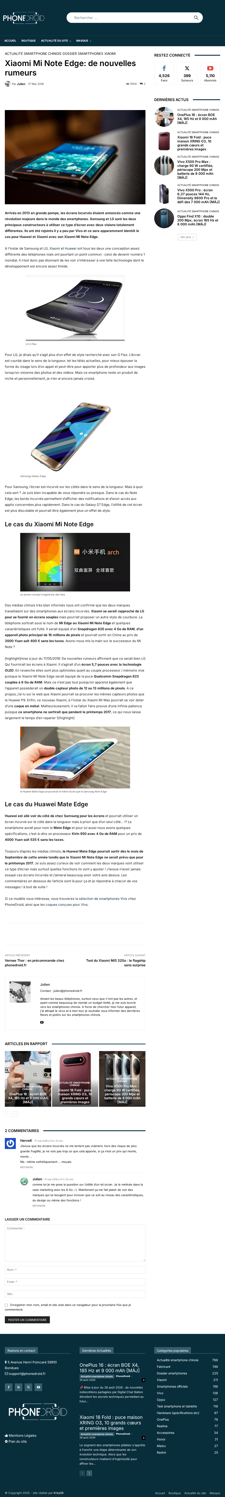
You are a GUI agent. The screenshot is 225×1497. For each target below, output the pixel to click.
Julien (21, 84)
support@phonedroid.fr (27, 1374)
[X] (28, 1387)
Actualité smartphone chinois (33, 53)
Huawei (70, 248)
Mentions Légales (22, 1435)
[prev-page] (7, 1114)
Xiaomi (110, 53)
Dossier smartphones (83, 53)
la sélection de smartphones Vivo (101, 899)
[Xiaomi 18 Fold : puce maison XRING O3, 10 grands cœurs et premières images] (164, 141)
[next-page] (14, 1114)
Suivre (187, 65)
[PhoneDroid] (23, 18)
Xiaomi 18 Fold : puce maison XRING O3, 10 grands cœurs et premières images (75, 1096)
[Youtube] (42, 1021)
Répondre (26, 1167)
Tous (121, 1340)
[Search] (196, 17)
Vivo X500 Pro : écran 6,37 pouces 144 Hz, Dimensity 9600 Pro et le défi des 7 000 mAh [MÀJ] (198, 196)
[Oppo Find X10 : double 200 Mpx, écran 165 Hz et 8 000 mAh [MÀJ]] (164, 218)
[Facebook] (9, 1387)
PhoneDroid (123, 1376)
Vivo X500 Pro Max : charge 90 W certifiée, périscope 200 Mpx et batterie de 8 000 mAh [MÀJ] (122, 1094)
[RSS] (18, 1387)
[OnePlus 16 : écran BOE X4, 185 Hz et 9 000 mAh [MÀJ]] (28, 1079)
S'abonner (210, 65)
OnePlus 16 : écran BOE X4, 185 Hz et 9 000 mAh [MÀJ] (28, 1098)
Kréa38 (59, 1493)
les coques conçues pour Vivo (64, 904)
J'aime (164, 65)
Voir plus (185, 237)
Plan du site (18, 1441)
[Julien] (8, 84)
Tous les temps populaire (128, 1344)
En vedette (138, 1340)
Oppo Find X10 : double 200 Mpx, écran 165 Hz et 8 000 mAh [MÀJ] (197, 220)
